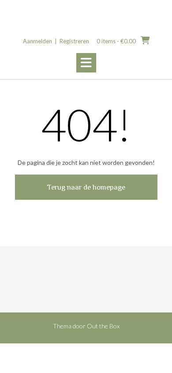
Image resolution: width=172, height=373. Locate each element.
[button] (86, 62)
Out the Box (103, 326)
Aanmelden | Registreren (56, 41)
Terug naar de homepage (86, 187)
